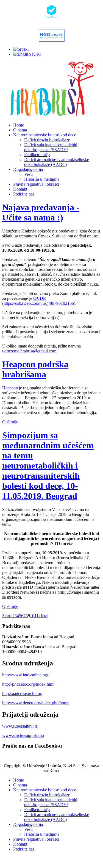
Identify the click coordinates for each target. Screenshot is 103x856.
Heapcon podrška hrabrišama (35, 369)
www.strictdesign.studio (23, 735)
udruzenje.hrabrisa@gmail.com (29, 351)
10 (32, 615)
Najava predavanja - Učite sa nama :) (40, 212)
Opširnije (10, 422)
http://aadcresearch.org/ (22, 693)
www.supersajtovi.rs (20, 726)
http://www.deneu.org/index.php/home (35, 702)
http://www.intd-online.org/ (25, 675)
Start (6, 615)
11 (36, 615)
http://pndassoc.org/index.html (28, 684)
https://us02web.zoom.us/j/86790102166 (39, 303)
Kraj (44, 615)
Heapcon (10, 388)
